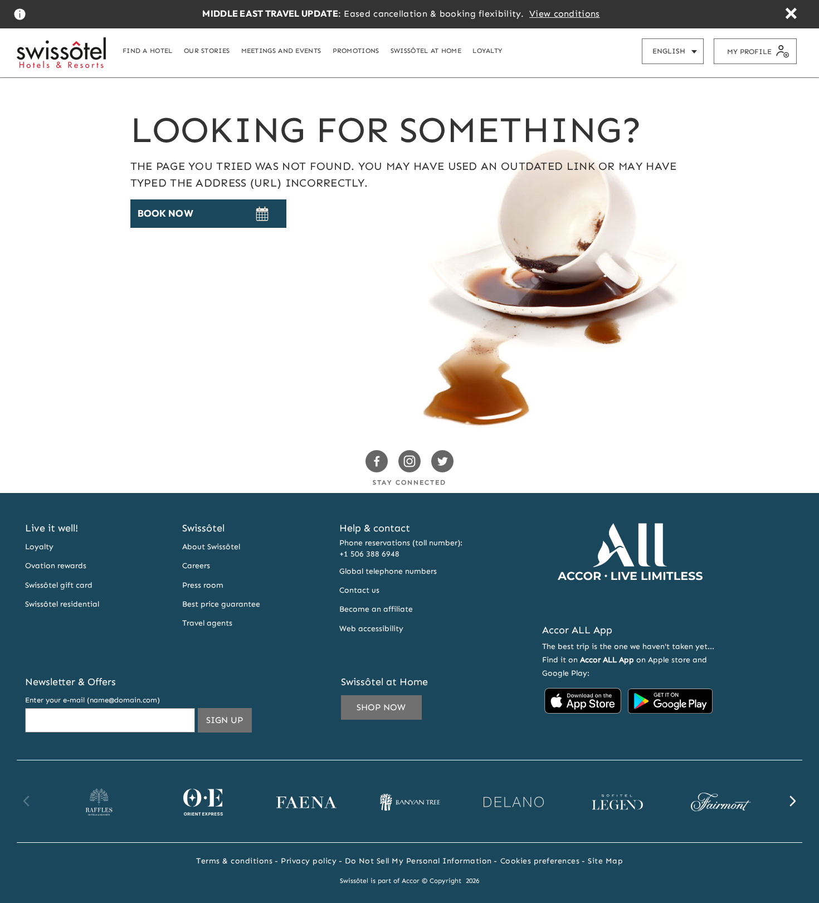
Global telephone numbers (388, 571)
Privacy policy (309, 861)
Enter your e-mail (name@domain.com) (92, 700)
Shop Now (381, 707)
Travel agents (207, 623)
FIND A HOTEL (148, 50)
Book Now (165, 213)
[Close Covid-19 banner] (791, 14)
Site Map (605, 861)
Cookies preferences (540, 861)
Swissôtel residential (62, 604)
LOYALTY (487, 50)
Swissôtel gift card (58, 585)
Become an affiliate (376, 609)
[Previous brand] (27, 801)
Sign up (229, 719)
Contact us (359, 590)
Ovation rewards (55, 565)
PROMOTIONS (356, 50)
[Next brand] (792, 801)
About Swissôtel (211, 546)
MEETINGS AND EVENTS (281, 50)
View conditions (564, 13)
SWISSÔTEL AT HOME (426, 50)
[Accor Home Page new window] (630, 601)
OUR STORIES (207, 50)
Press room (202, 585)
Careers (196, 565)
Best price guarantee (221, 604)
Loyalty (39, 546)
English (677, 50)
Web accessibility (371, 628)
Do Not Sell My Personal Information (418, 861)
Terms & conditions (234, 861)
